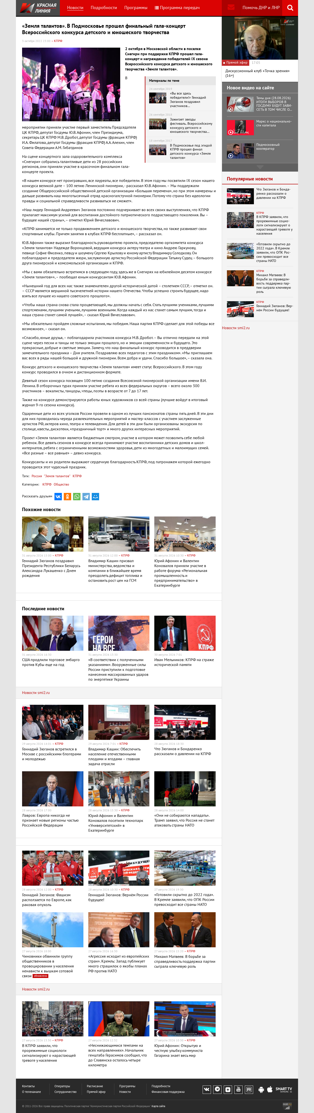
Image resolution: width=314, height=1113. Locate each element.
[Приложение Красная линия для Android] (261, 1090)
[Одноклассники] (67, 496)
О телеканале (31, 1092)
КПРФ (77, 476)
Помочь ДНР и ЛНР (261, 7)
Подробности (104, 7)
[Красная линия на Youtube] (238, 1090)
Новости (75, 7)
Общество (61, 484)
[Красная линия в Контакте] (207, 1090)
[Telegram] (86, 496)
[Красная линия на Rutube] (249, 1090)
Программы (135, 7)
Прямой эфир (96, 1092)
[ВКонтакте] (58, 496)
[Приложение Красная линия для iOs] (270, 1090)
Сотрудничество (65, 1092)
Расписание (95, 1086)
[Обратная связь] (231, 8)
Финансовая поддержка (168, 1092)
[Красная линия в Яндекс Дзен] (228, 1090)
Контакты (28, 1086)
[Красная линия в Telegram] (217, 1090)
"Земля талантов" (56, 476)
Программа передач (180, 7)
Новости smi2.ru (36, 693)
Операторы (62, 1086)
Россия (37, 476)
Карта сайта (158, 1106)
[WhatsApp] (76, 496)
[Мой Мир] (95, 496)
